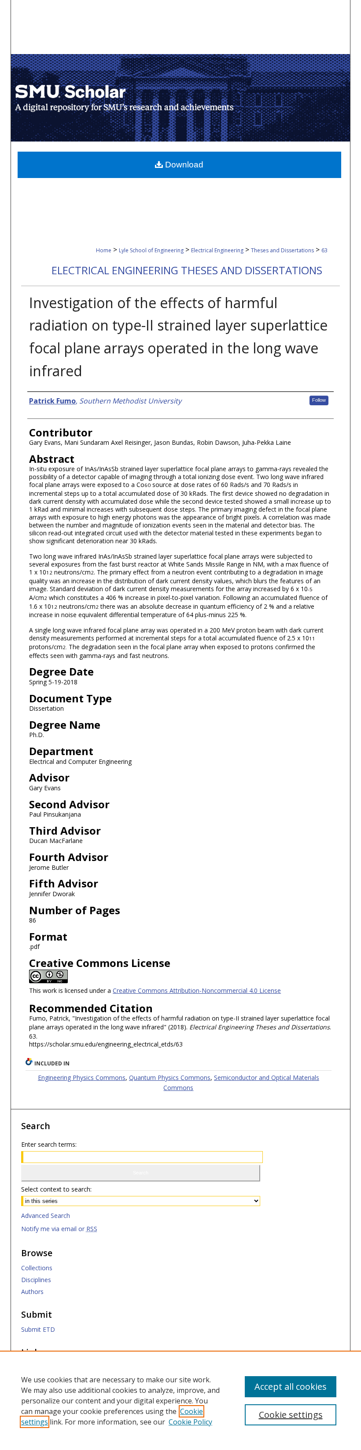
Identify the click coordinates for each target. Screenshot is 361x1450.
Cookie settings (291, 1415)
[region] (180, 1400)
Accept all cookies (290, 1386)
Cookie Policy (190, 1422)
